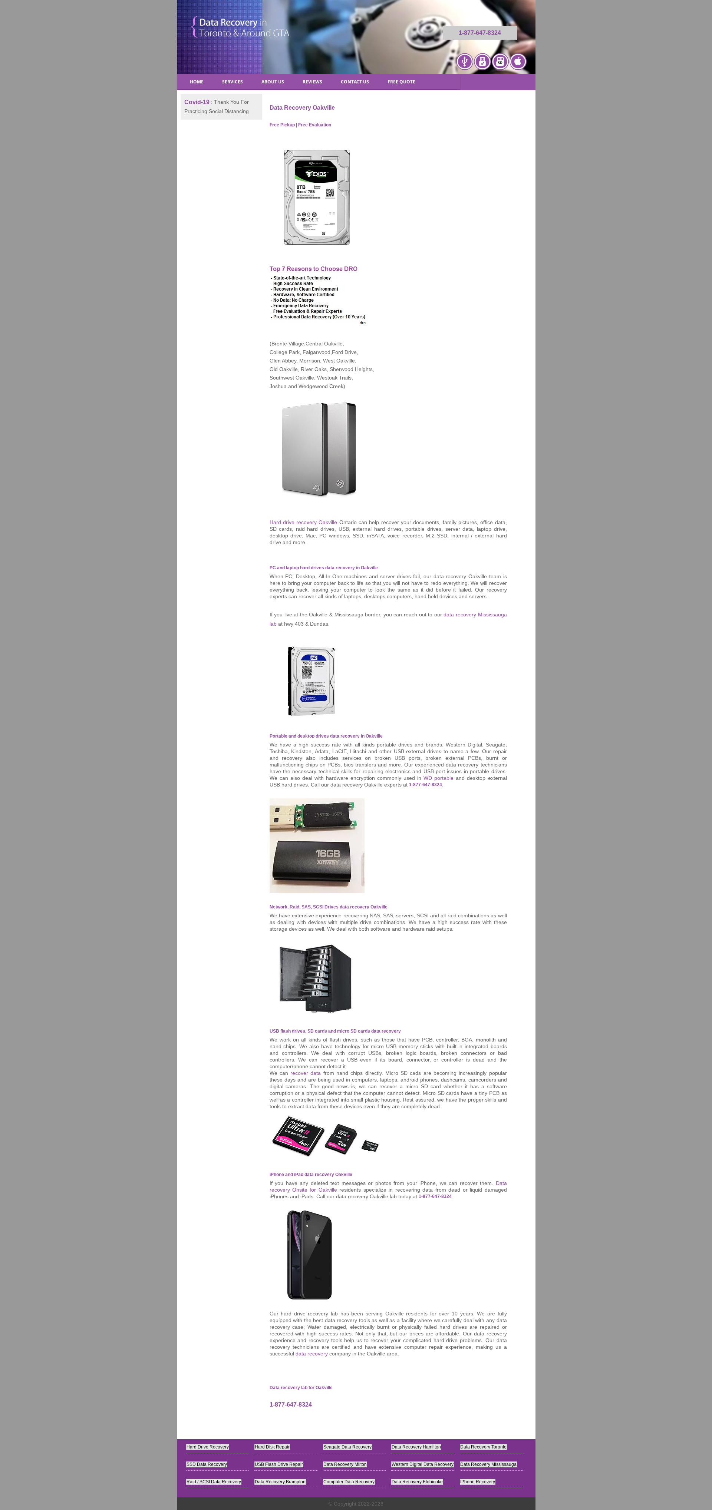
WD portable (438, 778)
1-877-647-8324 (480, 33)
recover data (305, 1073)
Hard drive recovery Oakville (303, 522)
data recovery (312, 1354)
